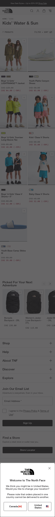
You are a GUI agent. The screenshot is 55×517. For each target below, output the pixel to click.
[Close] (49, 468)
